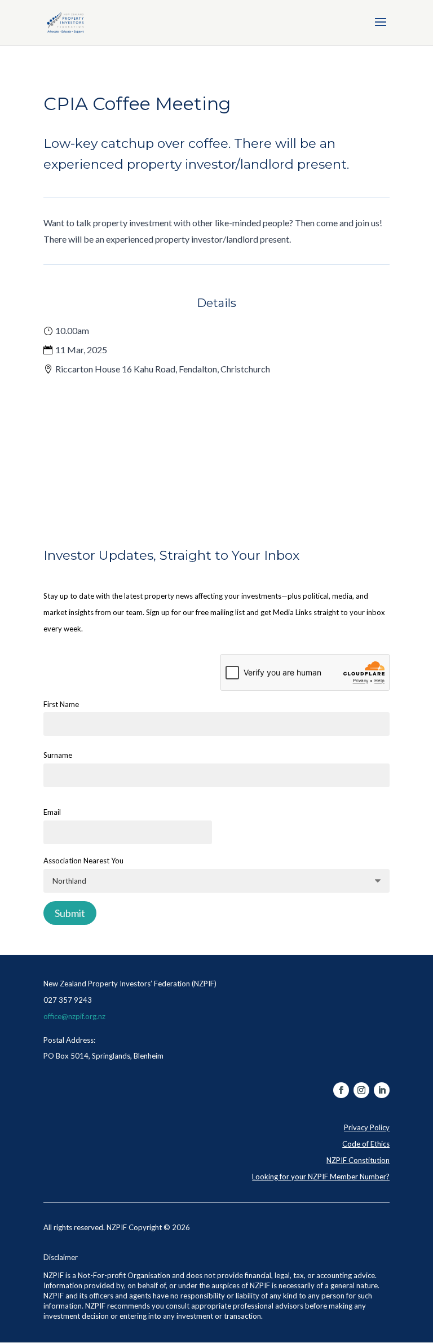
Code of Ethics (366, 1143)
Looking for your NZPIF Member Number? (321, 1176)
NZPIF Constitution (358, 1160)
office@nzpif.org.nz (74, 1016)
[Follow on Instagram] (361, 1090)
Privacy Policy (367, 1127)
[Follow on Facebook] (341, 1090)
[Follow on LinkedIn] (382, 1090)
